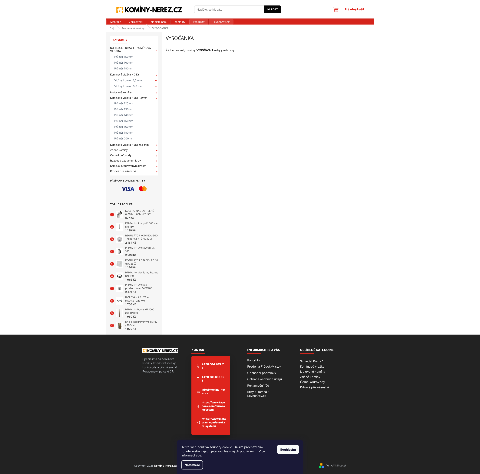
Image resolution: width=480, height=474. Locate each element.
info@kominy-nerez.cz (213, 391)
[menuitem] (115, 22)
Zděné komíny (119, 150)
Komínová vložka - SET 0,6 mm (129, 144)
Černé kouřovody (120, 155)
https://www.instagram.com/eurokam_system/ (214, 422)
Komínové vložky (312, 366)
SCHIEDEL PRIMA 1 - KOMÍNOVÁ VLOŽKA (130, 49)
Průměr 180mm (123, 68)
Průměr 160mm (123, 62)
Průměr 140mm (123, 115)
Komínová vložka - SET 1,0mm (128, 97)
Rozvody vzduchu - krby (125, 160)
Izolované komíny (121, 92)
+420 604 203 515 (213, 365)
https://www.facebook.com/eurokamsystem (213, 406)
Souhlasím (288, 449)
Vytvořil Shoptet (336, 465)
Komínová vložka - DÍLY (124, 74)
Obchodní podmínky (261, 373)
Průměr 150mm (123, 56)
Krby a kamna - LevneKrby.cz (258, 393)
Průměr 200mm (123, 138)
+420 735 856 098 (213, 378)
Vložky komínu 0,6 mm (128, 86)
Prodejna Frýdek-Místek (264, 366)
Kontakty (253, 360)
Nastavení (192, 465)
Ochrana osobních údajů (264, 379)
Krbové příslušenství (123, 171)
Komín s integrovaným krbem (128, 165)
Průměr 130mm (123, 109)
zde (198, 455)
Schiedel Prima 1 (311, 361)
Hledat (272, 9)
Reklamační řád (258, 385)
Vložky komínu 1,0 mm (128, 80)
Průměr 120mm (123, 103)
